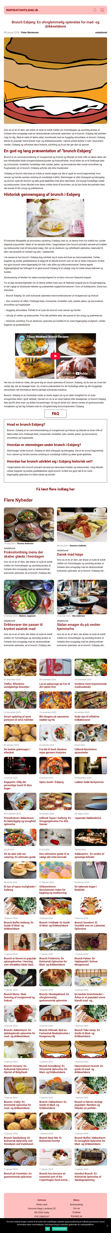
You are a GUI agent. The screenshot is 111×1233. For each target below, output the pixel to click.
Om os (76, 1208)
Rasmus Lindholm (78, 545)
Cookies (76, 1212)
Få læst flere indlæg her (55, 489)
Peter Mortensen (30, 32)
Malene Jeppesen (27, 616)
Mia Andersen (78, 616)
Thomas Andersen (25, 543)
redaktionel (101, 32)
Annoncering (76, 1204)
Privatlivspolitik (59, 1229)
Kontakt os (76, 1216)
